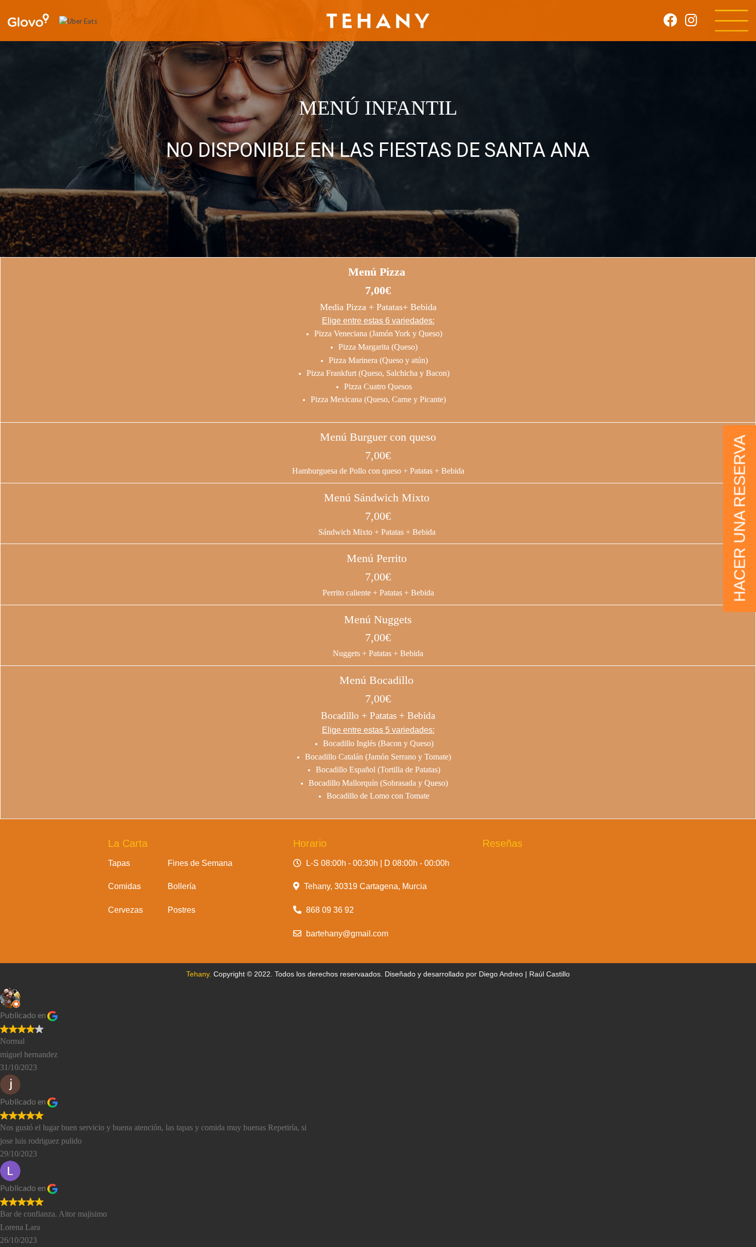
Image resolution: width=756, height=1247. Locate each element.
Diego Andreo (501, 974)
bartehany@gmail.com (347, 933)
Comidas (124, 886)
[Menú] (731, 21)
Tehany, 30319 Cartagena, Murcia (365, 886)
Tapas (119, 863)
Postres (181, 910)
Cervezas (125, 910)
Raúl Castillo (549, 974)
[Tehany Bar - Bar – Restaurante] (378, 20)
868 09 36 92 (330, 910)
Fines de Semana (200, 863)
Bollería (182, 886)
